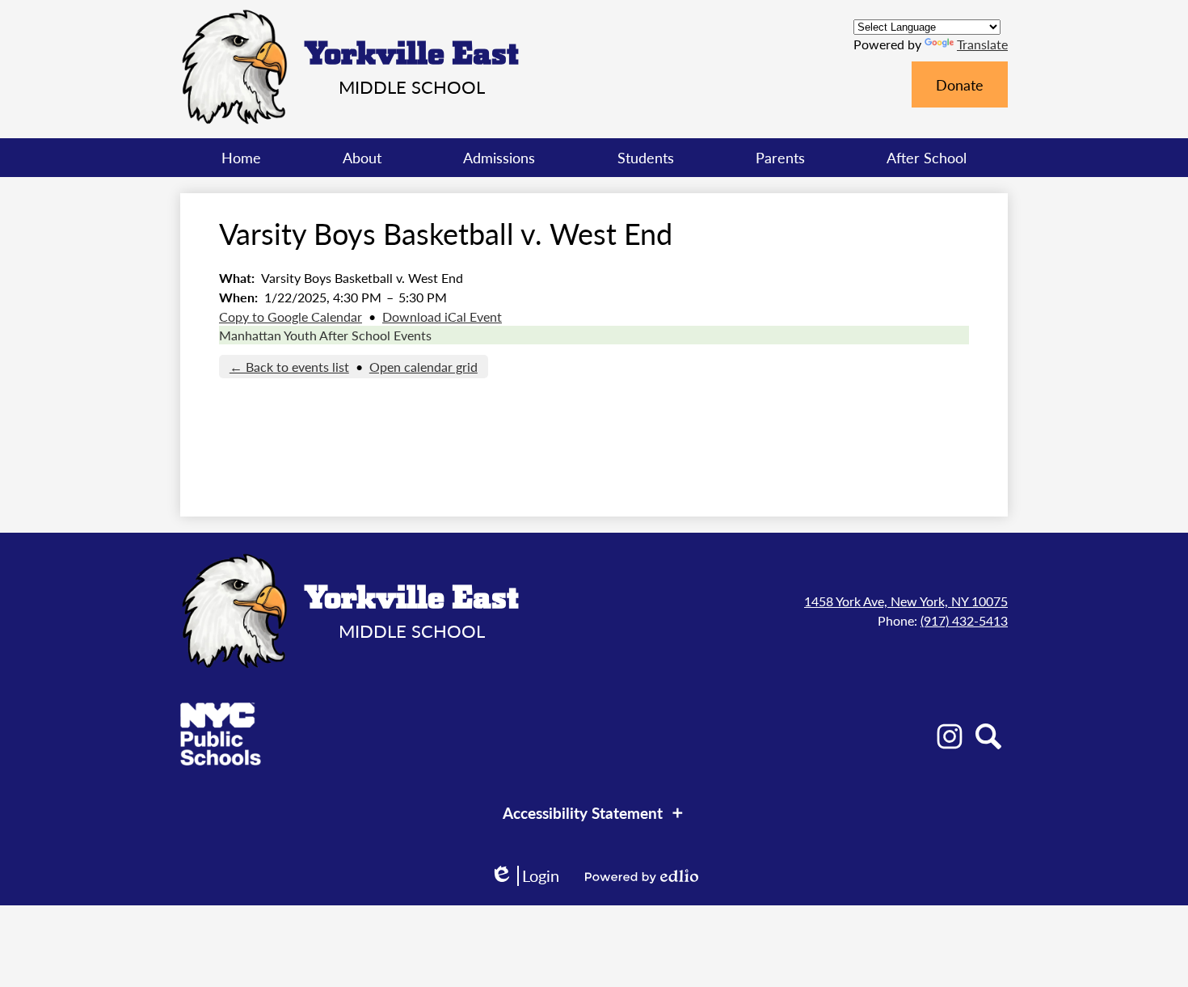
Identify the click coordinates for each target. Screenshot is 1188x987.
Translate (982, 44)
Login (524, 876)
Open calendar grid (423, 366)
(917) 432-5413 (964, 620)
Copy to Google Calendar (290, 316)
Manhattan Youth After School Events (325, 335)
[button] (362, 157)
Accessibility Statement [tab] (583, 813)
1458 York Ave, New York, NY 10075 (906, 601)
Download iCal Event (442, 316)
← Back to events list (289, 366)
